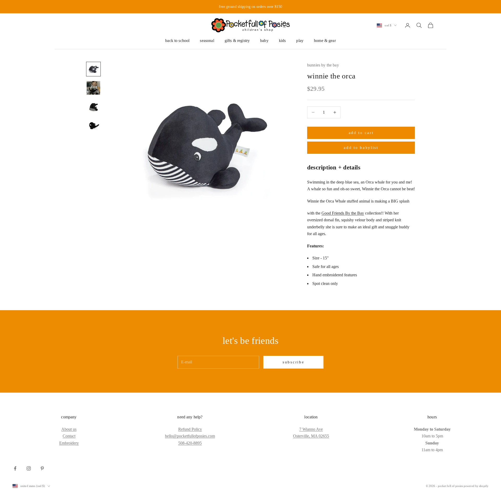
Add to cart (361, 133)
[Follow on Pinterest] (42, 468)
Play (299, 40)
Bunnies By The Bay (323, 65)
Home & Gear (325, 40)
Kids (282, 40)
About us (68, 429)
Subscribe (293, 362)
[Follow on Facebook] (15, 468)
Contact (69, 436)
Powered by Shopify (476, 485)
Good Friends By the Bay (342, 213)
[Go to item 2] (93, 88)
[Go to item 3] (93, 106)
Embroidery (69, 443)
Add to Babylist (361, 147)
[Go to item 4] (93, 125)
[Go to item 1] (93, 69)
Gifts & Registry (237, 40)
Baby (264, 40)
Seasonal (207, 40)
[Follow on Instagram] (28, 468)
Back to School (177, 40)
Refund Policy (190, 429)
